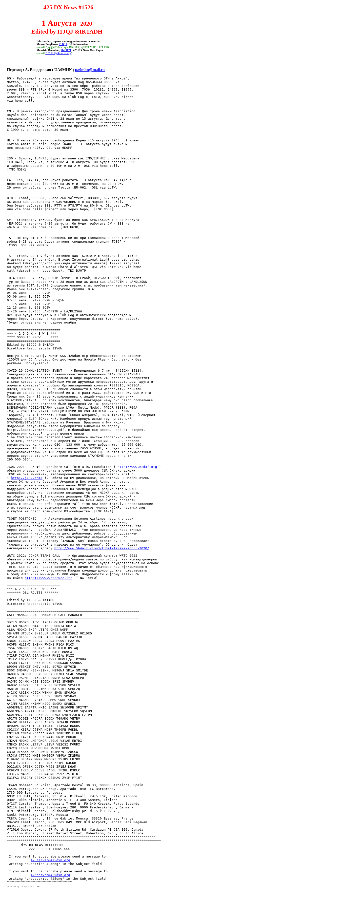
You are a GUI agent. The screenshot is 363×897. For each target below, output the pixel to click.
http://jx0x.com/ (26, 478)
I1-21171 (66, 50)
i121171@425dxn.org (58, 53)
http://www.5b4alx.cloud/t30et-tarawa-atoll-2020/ (101, 548)
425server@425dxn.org (50, 860)
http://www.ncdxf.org (137, 467)
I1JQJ (63, 44)
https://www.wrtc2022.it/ (48, 578)
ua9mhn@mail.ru (90, 70)
